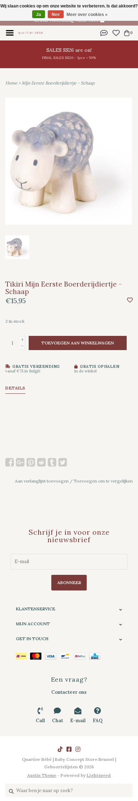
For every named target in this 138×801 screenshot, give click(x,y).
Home (11, 83)
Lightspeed (99, 775)
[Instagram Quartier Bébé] (78, 749)
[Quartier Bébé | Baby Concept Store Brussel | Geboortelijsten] (30, 32)
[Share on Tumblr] (52, 462)
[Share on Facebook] (9, 462)
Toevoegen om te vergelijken (103, 481)
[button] (104, 32)
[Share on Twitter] (62, 462)
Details (15, 388)
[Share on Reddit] (41, 462)
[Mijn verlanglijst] (116, 32)
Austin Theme (41, 775)
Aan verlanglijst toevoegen (42, 481)
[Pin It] (31, 462)
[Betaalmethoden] (23, 656)
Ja (38, 14)
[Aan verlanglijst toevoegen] (130, 301)
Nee (56, 14)
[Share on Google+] (20, 462)
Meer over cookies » (87, 14)
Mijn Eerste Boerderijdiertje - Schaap (58, 83)
